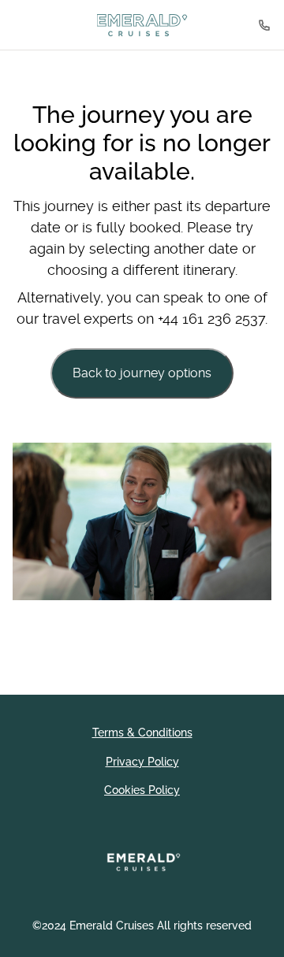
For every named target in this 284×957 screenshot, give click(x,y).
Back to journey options (142, 372)
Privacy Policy (142, 761)
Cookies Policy (142, 790)
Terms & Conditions (142, 732)
